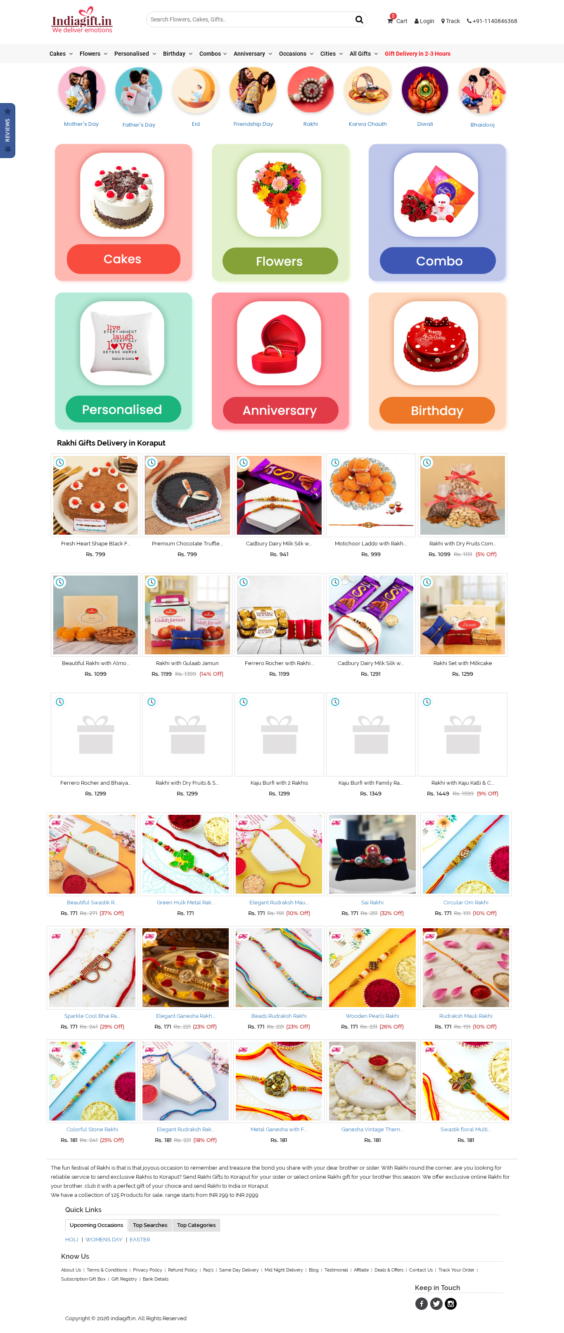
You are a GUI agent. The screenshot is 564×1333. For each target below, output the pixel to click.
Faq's (208, 1270)
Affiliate (361, 1270)
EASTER (140, 1239)
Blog (314, 1270)
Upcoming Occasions (96, 1225)
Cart (400, 21)
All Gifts (361, 53)
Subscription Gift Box (83, 1279)
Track (452, 21)
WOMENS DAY (103, 1239)
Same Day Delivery (239, 1270)
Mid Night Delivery (284, 1270)
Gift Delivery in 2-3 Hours (417, 53)
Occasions (293, 53)
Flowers (91, 53)
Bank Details (155, 1279)
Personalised (132, 53)
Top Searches (150, 1225)
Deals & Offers (388, 1270)
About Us (71, 1270)
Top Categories (196, 1225)
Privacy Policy (147, 1270)
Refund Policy (182, 1270)
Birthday (175, 53)
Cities (328, 53)
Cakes (58, 53)
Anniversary (250, 53)
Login (426, 21)
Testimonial (336, 1270)
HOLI (71, 1239)
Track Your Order (456, 1270)
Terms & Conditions (107, 1270)
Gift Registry (124, 1279)
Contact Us (421, 1270)
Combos (210, 53)
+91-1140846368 (494, 21)
